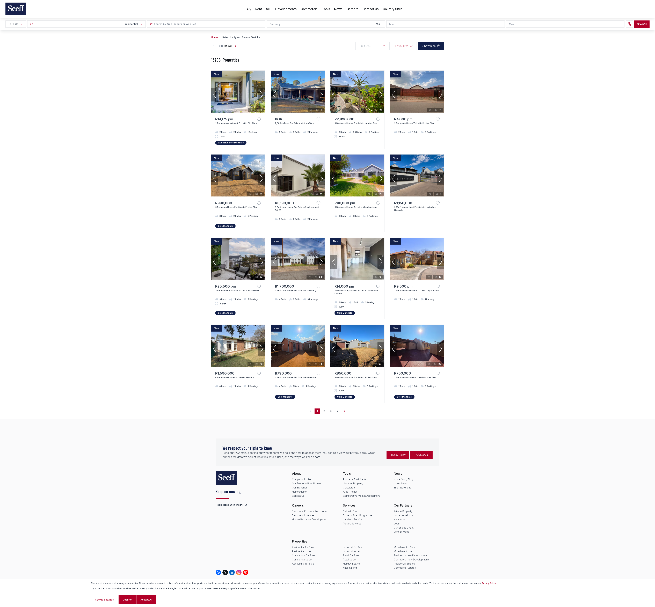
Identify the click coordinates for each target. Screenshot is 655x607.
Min (391, 24)
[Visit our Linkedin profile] (232, 572)
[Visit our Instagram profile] (239, 572)
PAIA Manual (421, 454)
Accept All (146, 599)
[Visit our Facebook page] (218, 572)
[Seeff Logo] (15, 9)
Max (511, 24)
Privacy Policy (398, 454)
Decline (127, 599)
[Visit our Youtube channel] (245, 572)
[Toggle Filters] (629, 24)
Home (214, 37)
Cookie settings (104, 599)
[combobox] (172, 24)
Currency (275, 24)
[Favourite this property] (259, 119)
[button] (214, 94)
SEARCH (642, 24)
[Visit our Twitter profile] (225, 572)
